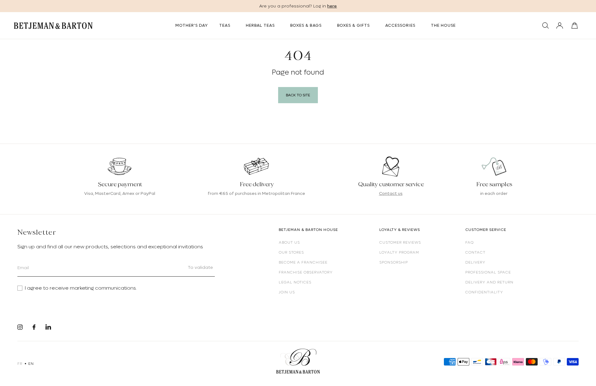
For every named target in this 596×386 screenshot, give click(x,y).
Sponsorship (393, 262)
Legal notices (295, 282)
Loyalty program (399, 252)
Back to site (298, 95)
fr (19, 363)
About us (289, 242)
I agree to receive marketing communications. (81, 288)
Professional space (488, 272)
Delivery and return (489, 282)
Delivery (475, 262)
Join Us (287, 292)
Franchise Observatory (306, 272)
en (31, 363)
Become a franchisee (303, 262)
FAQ (469, 242)
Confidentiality (484, 292)
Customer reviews (400, 242)
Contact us (391, 193)
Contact (475, 252)
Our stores (291, 252)
